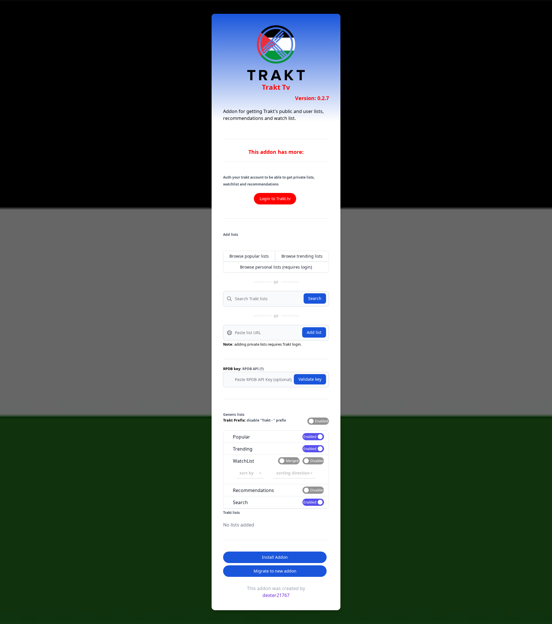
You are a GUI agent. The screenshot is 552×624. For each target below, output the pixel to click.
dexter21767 (276, 595)
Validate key (309, 379)
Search (314, 298)
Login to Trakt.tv (275, 198)
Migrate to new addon (275, 571)
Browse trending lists (302, 256)
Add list (314, 332)
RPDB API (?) (253, 368)
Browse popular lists (249, 256)
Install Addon (275, 557)
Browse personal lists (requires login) (276, 267)
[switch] (318, 421)
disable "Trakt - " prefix (266, 420)
